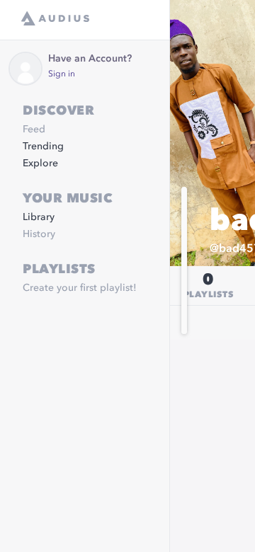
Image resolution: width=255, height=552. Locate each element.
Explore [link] (40, 163)
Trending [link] (43, 146)
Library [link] (39, 217)
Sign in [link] (61, 74)
